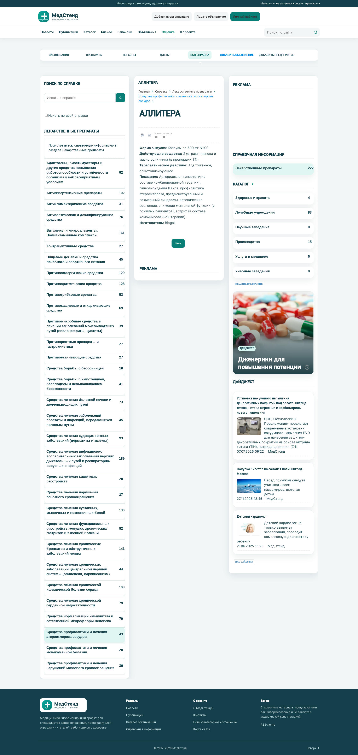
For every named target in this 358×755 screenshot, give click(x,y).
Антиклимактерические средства (74, 204)
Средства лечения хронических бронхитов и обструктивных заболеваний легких (73, 548)
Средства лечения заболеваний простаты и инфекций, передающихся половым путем (79, 420)
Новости (47, 32)
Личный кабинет (245, 16)
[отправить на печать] (143, 135)
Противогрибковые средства (71, 295)
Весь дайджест (244, 561)
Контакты (199, 715)
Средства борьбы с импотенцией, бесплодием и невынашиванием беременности (75, 384)
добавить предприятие (276, 55)
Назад (178, 243)
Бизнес (106, 32)
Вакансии (124, 32)
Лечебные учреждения (255, 212)
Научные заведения (252, 227)
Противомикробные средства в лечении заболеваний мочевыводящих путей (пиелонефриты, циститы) (80, 326)
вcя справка (199, 55)
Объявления (147, 32)
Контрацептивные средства (70, 246)
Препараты (94, 55)
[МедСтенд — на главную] (61, 17)
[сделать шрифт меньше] (157, 138)
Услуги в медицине (251, 256)
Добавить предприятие (249, 284)
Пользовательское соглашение (215, 722)
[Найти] (315, 32)
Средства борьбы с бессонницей (75, 368)
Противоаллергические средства (74, 273)
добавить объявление (237, 55)
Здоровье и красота (252, 198)
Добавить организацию (171, 16)
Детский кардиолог (252, 516)
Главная (144, 91)
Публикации (68, 32)
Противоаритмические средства (74, 284)
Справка (168, 32)
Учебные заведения (252, 271)
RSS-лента (268, 724)
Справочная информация (143, 729)
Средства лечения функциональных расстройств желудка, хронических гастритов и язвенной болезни (77, 528)
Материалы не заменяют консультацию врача (290, 3)
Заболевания (59, 55)
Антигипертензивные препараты (74, 193)
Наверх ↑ (313, 748)
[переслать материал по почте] (150, 135)
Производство (247, 242)
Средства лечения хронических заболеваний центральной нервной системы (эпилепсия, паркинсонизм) (78, 569)
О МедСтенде (203, 708)
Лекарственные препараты (192, 91)
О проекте (188, 32)
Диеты (164, 55)
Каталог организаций (141, 722)
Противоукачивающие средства (73, 357)
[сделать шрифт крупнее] (165, 138)
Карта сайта (201, 729)
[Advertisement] (273, 118)
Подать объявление (211, 16)
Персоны (129, 55)
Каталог (89, 32)
